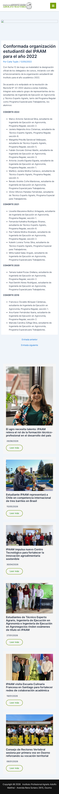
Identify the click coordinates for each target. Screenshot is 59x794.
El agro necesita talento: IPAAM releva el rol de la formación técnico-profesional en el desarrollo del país (29, 432)
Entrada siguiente (29, 345)
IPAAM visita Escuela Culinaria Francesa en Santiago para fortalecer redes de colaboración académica (29, 687)
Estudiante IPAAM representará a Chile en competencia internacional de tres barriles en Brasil (28, 497)
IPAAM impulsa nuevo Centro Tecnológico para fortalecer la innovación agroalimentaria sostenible (25, 554)
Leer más (14, 448)
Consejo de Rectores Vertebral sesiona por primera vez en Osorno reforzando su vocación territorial (28, 752)
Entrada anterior (29, 340)
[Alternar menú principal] (53, 6)
